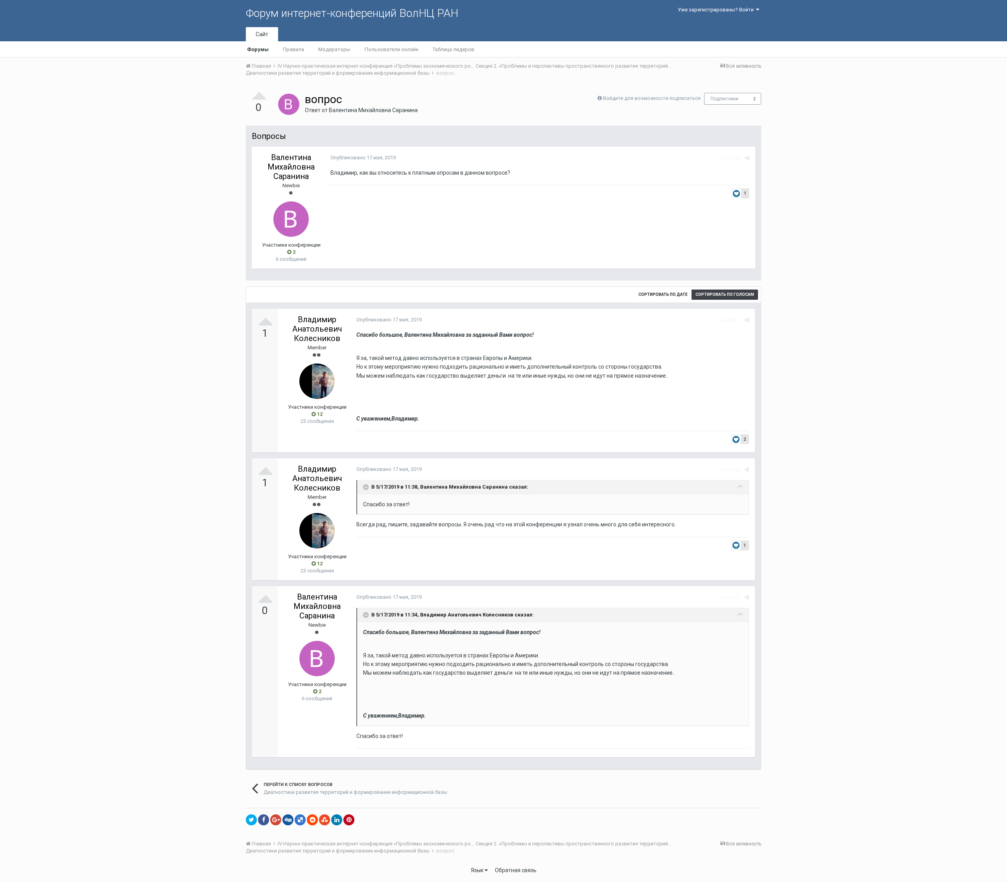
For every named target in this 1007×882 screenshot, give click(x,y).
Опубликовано (363, 158)
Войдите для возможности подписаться (652, 98)
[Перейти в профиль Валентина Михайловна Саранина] (288, 104)
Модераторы (334, 49)
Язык (478, 870)
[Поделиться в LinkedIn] (336, 819)
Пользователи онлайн (392, 49)
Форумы (258, 49)
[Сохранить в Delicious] (300, 819)
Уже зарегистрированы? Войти (717, 10)
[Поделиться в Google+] (275, 819)
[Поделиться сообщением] (747, 158)
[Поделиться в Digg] (287, 819)
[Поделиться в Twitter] (251, 819)
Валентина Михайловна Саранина (373, 110)
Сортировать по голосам (724, 294)
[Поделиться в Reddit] (312, 819)
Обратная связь (516, 870)
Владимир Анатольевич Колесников (317, 329)
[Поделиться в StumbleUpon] (324, 819)
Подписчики (724, 98)
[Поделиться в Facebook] (263, 819)
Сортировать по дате (663, 294)
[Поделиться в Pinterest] (348, 819)
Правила (293, 49)
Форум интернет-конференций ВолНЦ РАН (352, 13)
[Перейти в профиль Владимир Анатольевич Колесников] (317, 381)
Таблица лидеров (453, 49)
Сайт (262, 34)
